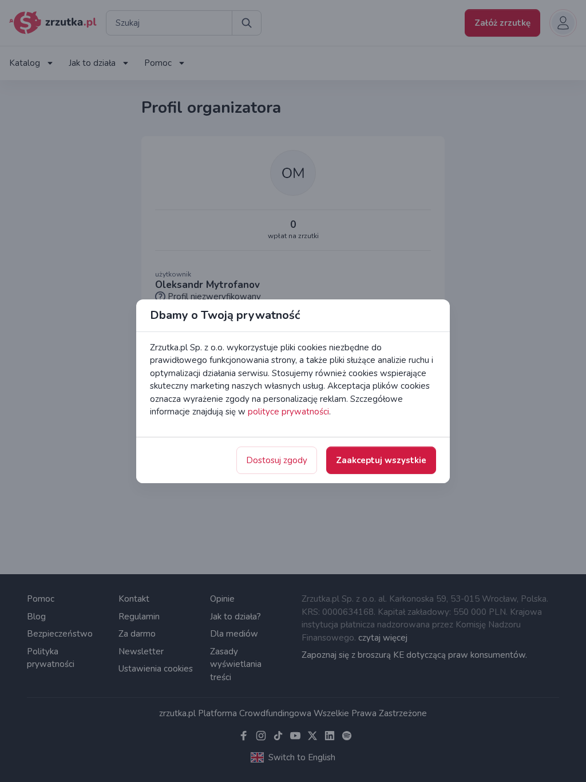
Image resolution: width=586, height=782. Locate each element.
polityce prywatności (288, 411)
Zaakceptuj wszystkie (381, 460)
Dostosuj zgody (276, 460)
